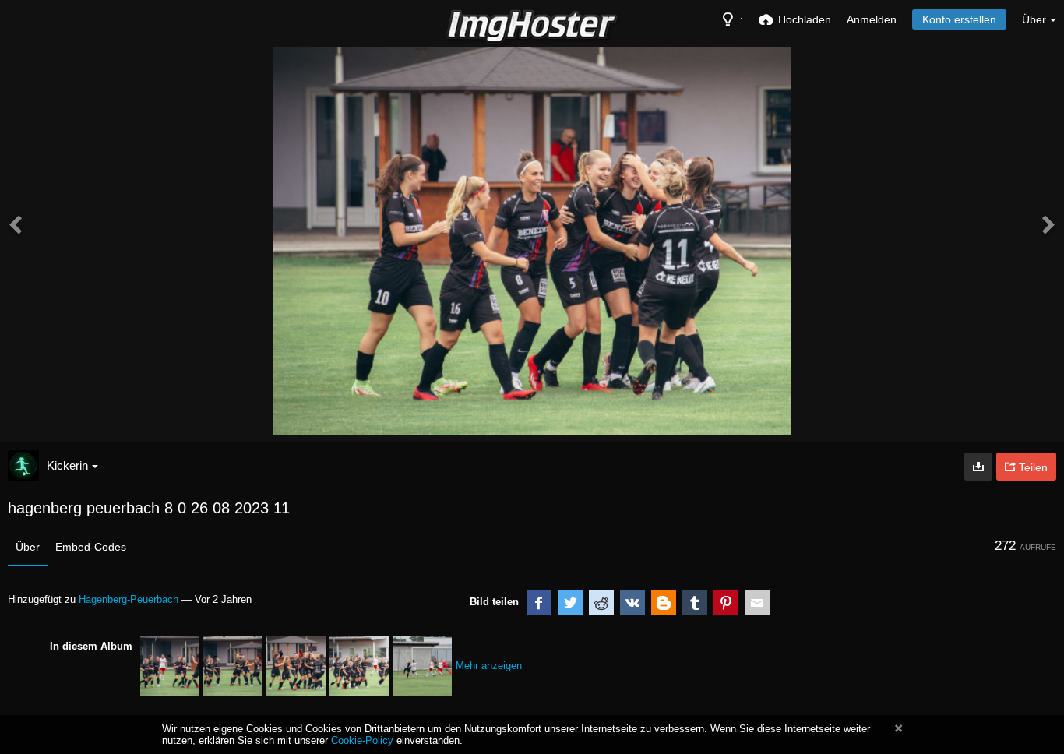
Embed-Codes (90, 547)
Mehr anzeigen (489, 665)
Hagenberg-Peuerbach (128, 599)
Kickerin (67, 465)
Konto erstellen (959, 19)
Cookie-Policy (362, 740)
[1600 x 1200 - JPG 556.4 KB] (978, 467)
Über (28, 547)
